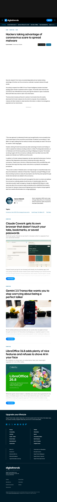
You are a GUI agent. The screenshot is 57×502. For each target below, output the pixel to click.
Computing (12, 432)
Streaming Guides (38, 436)
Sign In (49, 20)
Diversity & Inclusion (10, 484)
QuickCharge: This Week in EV (38, 212)
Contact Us (11, 451)
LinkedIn (23, 424)
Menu (2, 20)
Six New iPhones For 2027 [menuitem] (23, 24)
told (40, 171)
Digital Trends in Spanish (39, 456)
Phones (11, 429)
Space (35, 434)
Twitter (12, 424)
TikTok (17, 424)
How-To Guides (37, 441)
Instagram (9, 424)
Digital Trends (9, 22)
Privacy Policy (20, 479)
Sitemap (19, 484)
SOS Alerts (41, 183)
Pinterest (20, 424)
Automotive (12, 443)
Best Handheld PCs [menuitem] (44, 24)
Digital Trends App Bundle (39, 458)
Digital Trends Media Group (14, 493)
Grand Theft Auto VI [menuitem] (11, 24)
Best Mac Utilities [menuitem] (34, 24)
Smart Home (12, 439)
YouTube (15, 424)
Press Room (20, 482)
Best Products (37, 439)
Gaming (11, 434)
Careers (7, 479)
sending (8, 89)
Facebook (6, 424)
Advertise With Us (13, 454)
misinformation (37, 181)
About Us (11, 449)
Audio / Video (12, 436)
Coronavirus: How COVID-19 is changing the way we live (17, 212)
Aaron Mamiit (9, 44)
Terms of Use (8, 487)
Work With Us (8, 482)
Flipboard (26, 424)
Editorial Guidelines (13, 456)
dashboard (33, 189)
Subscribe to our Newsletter (40, 449)
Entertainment (12, 441)
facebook (14, 202)
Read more (10, 278)
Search (54, 20)
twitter (17, 202)
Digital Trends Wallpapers (39, 454)
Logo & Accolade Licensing (15, 458)
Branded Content (37, 451)
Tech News (48, 212)
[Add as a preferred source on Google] (41, 44)
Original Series (37, 443)
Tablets (35, 429)
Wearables (36, 432)
